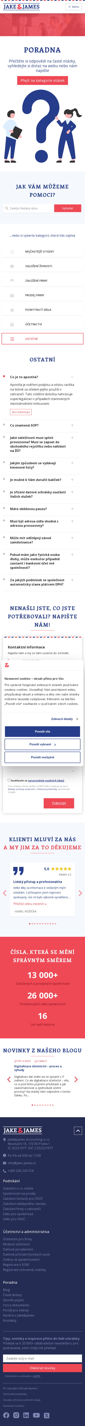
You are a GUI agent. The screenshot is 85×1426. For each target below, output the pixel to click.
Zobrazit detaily (62, 719)
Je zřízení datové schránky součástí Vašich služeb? (38, 494)
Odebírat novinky (42, 1368)
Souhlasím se (37, 780)
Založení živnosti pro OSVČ (23, 1198)
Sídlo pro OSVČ (14, 1219)
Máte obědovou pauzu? (28, 509)
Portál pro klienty (16, 1310)
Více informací (21, 412)
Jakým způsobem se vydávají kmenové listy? (33, 465)
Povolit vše (42, 731)
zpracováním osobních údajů (46, 780)
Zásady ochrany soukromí (21, 789)
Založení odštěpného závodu (24, 1204)
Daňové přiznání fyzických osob (26, 1254)
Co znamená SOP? (24, 425)
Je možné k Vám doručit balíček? (35, 480)
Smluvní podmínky (47, 789)
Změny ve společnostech (21, 1259)
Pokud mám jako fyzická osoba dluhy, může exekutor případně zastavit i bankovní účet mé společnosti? (35, 561)
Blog (6, 1290)
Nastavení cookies (14, 1406)
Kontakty (9, 1320)
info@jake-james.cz (22, 1163)
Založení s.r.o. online (18, 1188)
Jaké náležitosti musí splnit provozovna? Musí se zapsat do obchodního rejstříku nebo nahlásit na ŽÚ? (38, 444)
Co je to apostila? (24, 377)
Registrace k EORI (16, 1264)
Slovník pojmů (13, 1300)
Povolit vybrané (40, 744)
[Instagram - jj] (18, 1416)
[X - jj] (45, 1416)
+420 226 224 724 (20, 1171)
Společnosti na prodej (19, 1193)
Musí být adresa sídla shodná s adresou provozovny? (34, 523)
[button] (4, 892)
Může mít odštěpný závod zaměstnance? (30, 540)
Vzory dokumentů (16, 1305)
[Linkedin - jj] (27, 1416)
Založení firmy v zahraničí (22, 1209)
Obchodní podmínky (15, 1394)
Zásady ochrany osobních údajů (22, 1400)
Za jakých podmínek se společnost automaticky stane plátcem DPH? (37, 582)
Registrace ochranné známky (24, 1270)
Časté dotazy (12, 1295)
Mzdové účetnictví (16, 1244)
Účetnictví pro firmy (17, 1239)
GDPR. (37, 1376)
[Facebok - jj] (7, 1416)
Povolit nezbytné (42, 757)
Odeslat (59, 803)
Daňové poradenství (18, 1249)
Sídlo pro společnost (18, 1214)
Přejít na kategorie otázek (43, 80)
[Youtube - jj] (36, 1416)
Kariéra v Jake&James (18, 1315)
